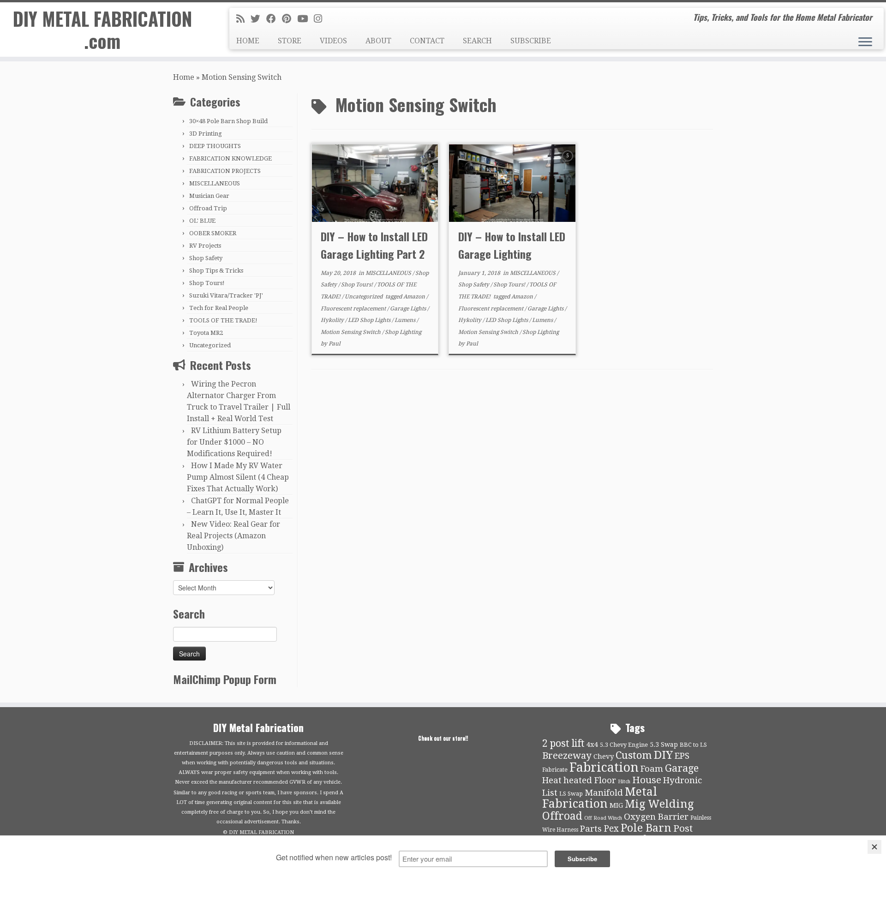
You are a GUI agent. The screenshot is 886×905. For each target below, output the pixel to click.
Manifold (604, 793)
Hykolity (333, 320)
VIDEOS (333, 40)
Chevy (603, 756)
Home (183, 77)
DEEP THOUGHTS (215, 146)
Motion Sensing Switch (351, 332)
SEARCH (477, 40)
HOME (247, 40)
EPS (682, 756)
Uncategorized (210, 345)
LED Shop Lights (370, 320)
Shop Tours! (207, 283)
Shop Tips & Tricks (216, 270)
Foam (652, 769)
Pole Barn (646, 828)
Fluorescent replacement (354, 308)
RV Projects (205, 245)
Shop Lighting (403, 332)
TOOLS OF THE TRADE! (223, 320)
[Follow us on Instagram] (321, 18)
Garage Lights (408, 308)
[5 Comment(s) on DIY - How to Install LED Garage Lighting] (568, 164)
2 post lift (563, 743)
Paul (335, 343)
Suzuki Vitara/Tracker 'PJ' (226, 295)
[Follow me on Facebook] (274, 18)
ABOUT (378, 40)
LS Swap (571, 793)
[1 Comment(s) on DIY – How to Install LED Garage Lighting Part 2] (431, 164)
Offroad (562, 816)
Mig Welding (659, 804)
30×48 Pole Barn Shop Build (228, 121)
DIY (663, 755)
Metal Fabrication (599, 798)
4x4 (592, 744)
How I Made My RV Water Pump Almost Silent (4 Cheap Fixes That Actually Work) (238, 477)
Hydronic (682, 780)
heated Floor (589, 780)
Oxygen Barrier (656, 817)
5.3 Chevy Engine (624, 744)
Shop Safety (205, 258)
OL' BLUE (202, 220)
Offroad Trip (208, 208)
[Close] (874, 847)
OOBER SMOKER (212, 233)
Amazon (414, 296)
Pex (611, 828)
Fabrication (604, 767)
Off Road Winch (603, 818)
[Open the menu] (865, 42)
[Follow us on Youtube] (305, 18)
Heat (552, 780)
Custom (634, 755)
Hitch (624, 782)
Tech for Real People (218, 307)
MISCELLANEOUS (214, 183)
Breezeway (567, 755)
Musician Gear (209, 195)
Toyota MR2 (206, 332)
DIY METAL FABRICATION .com (102, 29)
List (549, 793)
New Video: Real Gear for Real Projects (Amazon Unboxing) (233, 536)
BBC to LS (693, 744)
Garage (682, 768)
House (646, 780)
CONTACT (427, 40)
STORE (289, 40)
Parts (591, 829)
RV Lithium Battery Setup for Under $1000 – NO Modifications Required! (234, 442)
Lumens (406, 320)
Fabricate (555, 769)
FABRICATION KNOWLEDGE (230, 158)
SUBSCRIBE (530, 40)
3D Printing (205, 133)
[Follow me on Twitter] (258, 18)
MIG (616, 805)
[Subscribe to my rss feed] (243, 18)
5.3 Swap (664, 744)
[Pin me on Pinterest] (289, 18)
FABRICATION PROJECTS (225, 170)
